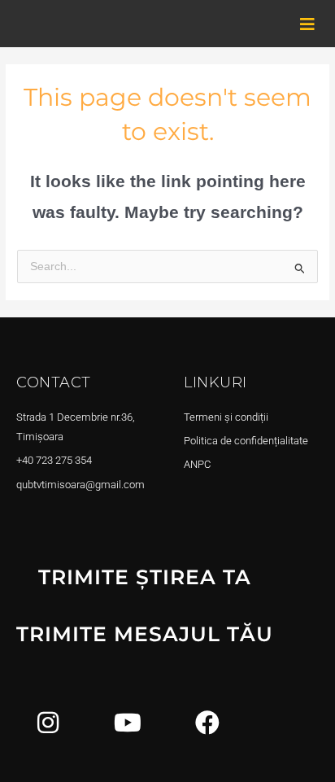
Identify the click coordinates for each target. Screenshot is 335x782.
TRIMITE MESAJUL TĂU (144, 634)
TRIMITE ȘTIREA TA (144, 577)
